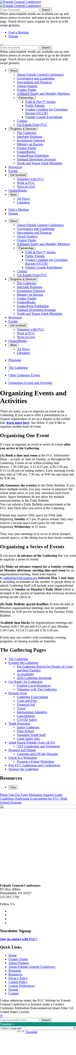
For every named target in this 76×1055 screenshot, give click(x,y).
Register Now (17, 693)
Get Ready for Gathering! (25, 682)
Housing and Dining (22, 750)
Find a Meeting (18, 32)
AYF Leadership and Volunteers (38, 746)
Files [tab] (13, 787)
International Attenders (32, 712)
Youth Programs (19, 723)
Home (12, 955)
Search (46, 9)
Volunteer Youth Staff (31, 735)
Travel (21, 708)
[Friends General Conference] (20, 5)
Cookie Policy (17, 982)
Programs (14, 360)
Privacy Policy (18, 978)
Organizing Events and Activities (30, 383)
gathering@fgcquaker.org (20, 578)
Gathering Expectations (32, 697)
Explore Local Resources (33, 685)
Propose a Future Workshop (35, 761)
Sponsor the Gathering (23, 769)
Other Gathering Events (24, 375)
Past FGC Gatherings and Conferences (34, 765)
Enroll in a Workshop (22, 757)
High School (25, 731)
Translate (31, 1032)
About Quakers (18, 963)
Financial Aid (26, 704)
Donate (13, 36)
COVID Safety (27, 719)
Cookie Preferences (21, 985)
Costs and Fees (27, 700)
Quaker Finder (18, 959)
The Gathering (18, 367)
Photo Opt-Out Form (14, 795)
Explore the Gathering (23, 663)
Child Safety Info (28, 738)
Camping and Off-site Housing (37, 754)
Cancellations (26, 716)
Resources (15, 974)
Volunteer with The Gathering (37, 689)
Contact (13, 993)
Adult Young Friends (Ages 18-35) (31, 742)
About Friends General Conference (31, 967)
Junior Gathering (28, 727)
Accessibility (25, 674)
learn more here (18, 422)
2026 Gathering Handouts (34, 678)
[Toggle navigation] (1, 44)
